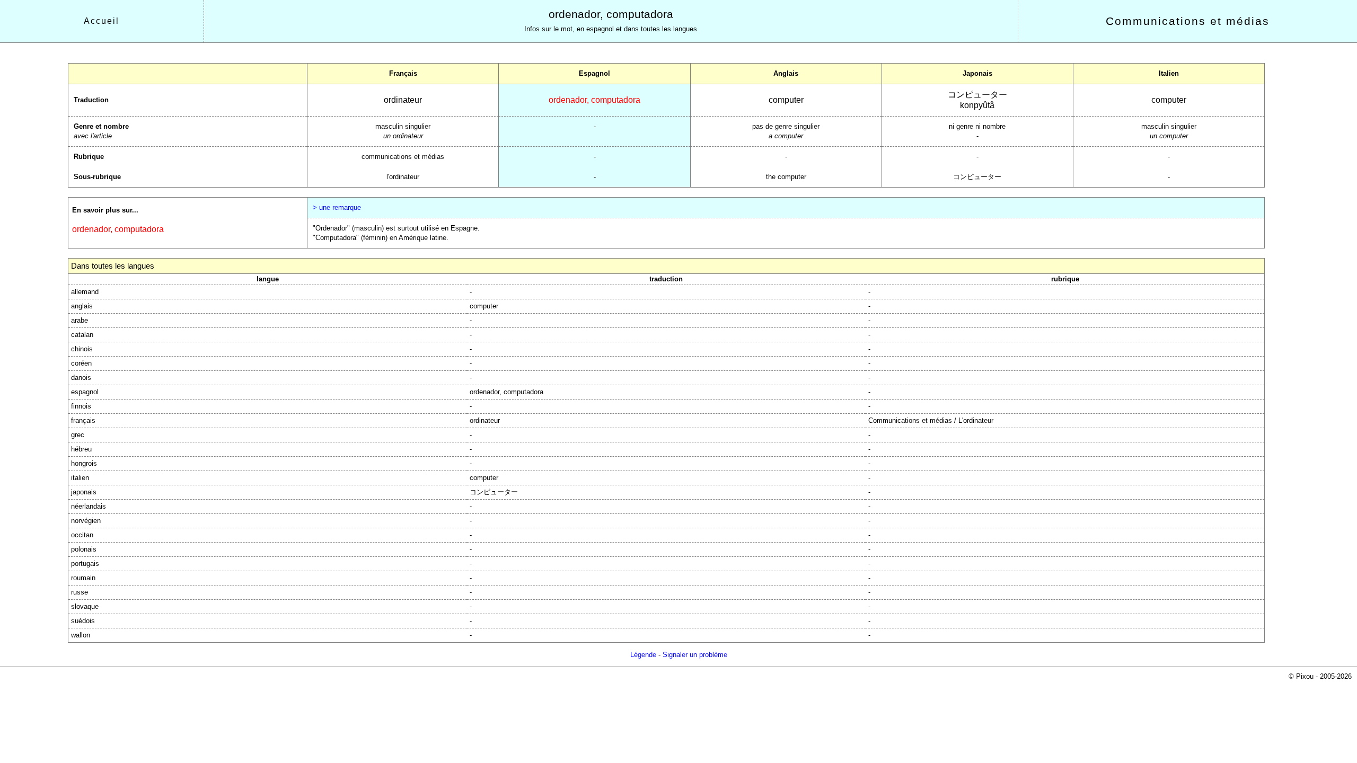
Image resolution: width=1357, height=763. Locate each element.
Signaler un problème (695, 655)
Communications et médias (1188, 21)
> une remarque (337, 207)
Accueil (101, 20)
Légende (643, 655)
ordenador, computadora (611, 14)
